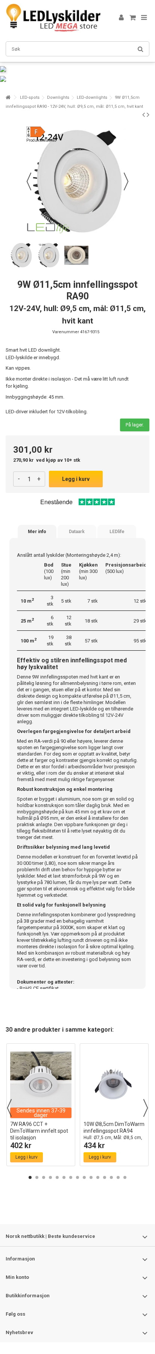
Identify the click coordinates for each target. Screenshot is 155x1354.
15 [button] (124, 1177)
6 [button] (63, 1177)
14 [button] (118, 1177)
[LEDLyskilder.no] (53, 18)
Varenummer (65, 331)
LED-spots (30, 97)
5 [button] (57, 1177)
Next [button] (145, 1108)
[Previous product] (143, 114)
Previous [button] (9, 1108)
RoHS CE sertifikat (39, 988)
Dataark (77, 531)
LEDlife (117, 531)
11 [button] (97, 1177)
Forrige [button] (29, 181)
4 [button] (50, 1177)
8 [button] (77, 1177)
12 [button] (104, 1177)
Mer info (37, 531)
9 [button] (84, 1177)
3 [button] (43, 1177)
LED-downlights (92, 97)
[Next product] (148, 114)
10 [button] (91, 1177)
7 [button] (70, 1177)
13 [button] (111, 1177)
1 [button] (30, 1177)
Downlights (58, 97)
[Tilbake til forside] (8, 97)
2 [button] (36, 1177)
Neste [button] (126, 181)
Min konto (17, 1277)
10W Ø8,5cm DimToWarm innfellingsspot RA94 (114, 1134)
